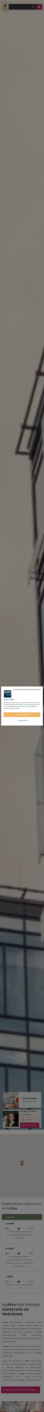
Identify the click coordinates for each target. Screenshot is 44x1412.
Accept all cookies (22, 714)
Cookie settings (23, 720)
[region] (22, 706)
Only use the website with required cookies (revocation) (27, 689)
